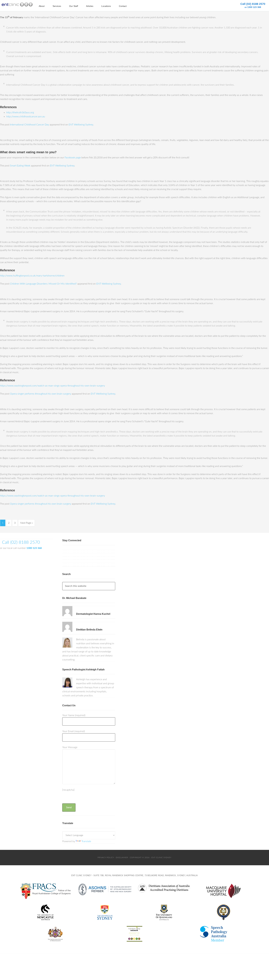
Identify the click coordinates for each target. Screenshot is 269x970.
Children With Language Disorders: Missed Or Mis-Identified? (43, 284)
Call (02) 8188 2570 (252, 5)
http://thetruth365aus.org (20, 112)
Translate (86, 841)
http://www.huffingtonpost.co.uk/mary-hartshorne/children (32, 275)
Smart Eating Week (20, 165)
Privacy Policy (106, 857)
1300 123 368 (34, 548)
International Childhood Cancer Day (29, 124)
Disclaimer (122, 857)
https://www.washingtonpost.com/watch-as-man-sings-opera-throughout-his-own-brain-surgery (52, 385)
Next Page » (26, 523)
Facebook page (73, 157)
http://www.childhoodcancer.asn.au (25, 116)
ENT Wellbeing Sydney (81, 124)
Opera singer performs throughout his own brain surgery (40, 394)
